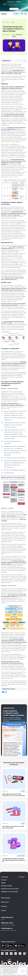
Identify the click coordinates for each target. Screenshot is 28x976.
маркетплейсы (21, 855)
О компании (4, 877)
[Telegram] (6, 692)
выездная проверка (14, 396)
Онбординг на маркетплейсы (9, 891)
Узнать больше (14, 8)
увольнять (3, 147)
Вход (16, 13)
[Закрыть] (25, 2)
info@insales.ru (7, 928)
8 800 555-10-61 (7, 923)
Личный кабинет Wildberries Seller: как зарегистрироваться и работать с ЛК (14, 860)
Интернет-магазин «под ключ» (10, 888)
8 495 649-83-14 (7, 917)
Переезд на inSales (6, 885)
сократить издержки (13, 177)
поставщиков (11, 223)
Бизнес (13, 22)
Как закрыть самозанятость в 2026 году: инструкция (13, 827)
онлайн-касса (12, 258)
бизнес (23, 791)
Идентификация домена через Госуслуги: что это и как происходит (13, 794)
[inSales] (4, 13)
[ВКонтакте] (3, 692)
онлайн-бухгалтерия (18, 259)
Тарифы (3, 882)
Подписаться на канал (14, 724)
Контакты (4, 880)
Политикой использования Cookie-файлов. (9, 973)
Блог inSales (6, 22)
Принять (23, 971)
